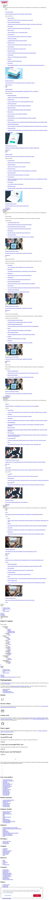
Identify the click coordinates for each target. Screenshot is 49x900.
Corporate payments (6, 608)
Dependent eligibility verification (9, 821)
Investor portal (5, 854)
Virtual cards (5, 802)
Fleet (4, 610)
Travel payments (6, 611)
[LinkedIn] (4, 766)
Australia (7, 633)
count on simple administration (39, 718)
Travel (4, 836)
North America (5, 660)
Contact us (3, 741)
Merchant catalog (6, 878)
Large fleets (5, 781)
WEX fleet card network (6, 682)
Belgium (7, 637)
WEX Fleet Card (6, 782)
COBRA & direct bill (7, 817)
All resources (7, 536)
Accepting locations (6, 875)
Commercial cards (6, 805)
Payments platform (6, 806)
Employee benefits (8, 132)
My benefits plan (6, 864)
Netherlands (8, 651)
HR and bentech (6, 831)
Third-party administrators (8, 835)
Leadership (5, 849)
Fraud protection (6, 794)
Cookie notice (5, 886)
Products (5, 5)
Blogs (4, 860)
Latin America (5, 655)
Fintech (4, 829)
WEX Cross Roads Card (7, 784)
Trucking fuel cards (6, 785)
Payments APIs (6, 842)
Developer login (6, 843)
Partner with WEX (12, 677)
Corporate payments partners (8, 692)
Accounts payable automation (8, 800)
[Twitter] (4, 768)
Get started (2, 614)
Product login (5, 871)
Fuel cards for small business (8, 780)
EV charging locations (7, 876)
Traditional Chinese (11, 632)
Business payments (8, 190)
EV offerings (5, 788)
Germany (7, 643)
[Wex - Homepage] (5, 2)
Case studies (5, 862)
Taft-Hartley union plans (7, 834)
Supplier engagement (7, 801)
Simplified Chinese (11, 631)
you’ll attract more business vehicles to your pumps (19, 686)
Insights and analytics (7, 789)
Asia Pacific (5, 626)
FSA (4, 815)
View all (2, 613)
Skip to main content (4, 1)
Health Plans (5, 830)
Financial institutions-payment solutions (10, 827)
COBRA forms (6, 877)
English (9, 629)
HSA (4, 814)
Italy (6, 645)
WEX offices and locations (8, 879)
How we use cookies (9, 892)
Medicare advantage (6, 820)
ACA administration (6, 822)
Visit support (7, 584)
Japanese (9, 630)
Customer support (6, 870)
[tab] (27, 12)
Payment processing (6, 803)
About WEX (5, 398)
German (9, 644)
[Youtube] (4, 774)
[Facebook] (4, 772)
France (7, 640)
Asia (6, 628)
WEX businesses (6, 852)
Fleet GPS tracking (6, 792)
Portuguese (10, 659)
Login (2, 604)
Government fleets (6, 787)
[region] (22, 892)
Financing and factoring (7, 786)
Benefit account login (7, 872)
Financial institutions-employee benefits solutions (12, 828)
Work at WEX (8, 486)
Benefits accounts (6, 607)
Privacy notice (5, 885)
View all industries (6, 396)
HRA (4, 818)
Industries (5, 210)
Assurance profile (6, 884)
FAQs (4, 863)
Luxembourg (8, 647)
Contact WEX (5, 869)
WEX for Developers (7, 841)
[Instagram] (4, 770)
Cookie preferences (8, 895)
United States (8, 661)
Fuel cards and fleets (9, 67)
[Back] (1, 618)
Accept (37, 895)
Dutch (9, 638)
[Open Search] (0, 665)
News (4, 855)
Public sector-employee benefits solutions (10, 833)
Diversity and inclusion (7, 850)
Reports (4, 861)
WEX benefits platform (7, 813)
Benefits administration (7, 811)
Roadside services (6, 791)
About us (7, 446)
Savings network (6, 790)
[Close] (41, 888)
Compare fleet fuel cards (7, 779)
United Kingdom (8, 653)
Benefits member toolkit (7, 874)
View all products (6, 209)
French (9, 639)
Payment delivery (6, 804)
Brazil (7, 657)
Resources (5, 505)
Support (1, 666)
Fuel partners (5, 690)
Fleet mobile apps (6, 793)
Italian (9, 646)
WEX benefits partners (7, 691)
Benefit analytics (6, 819)
